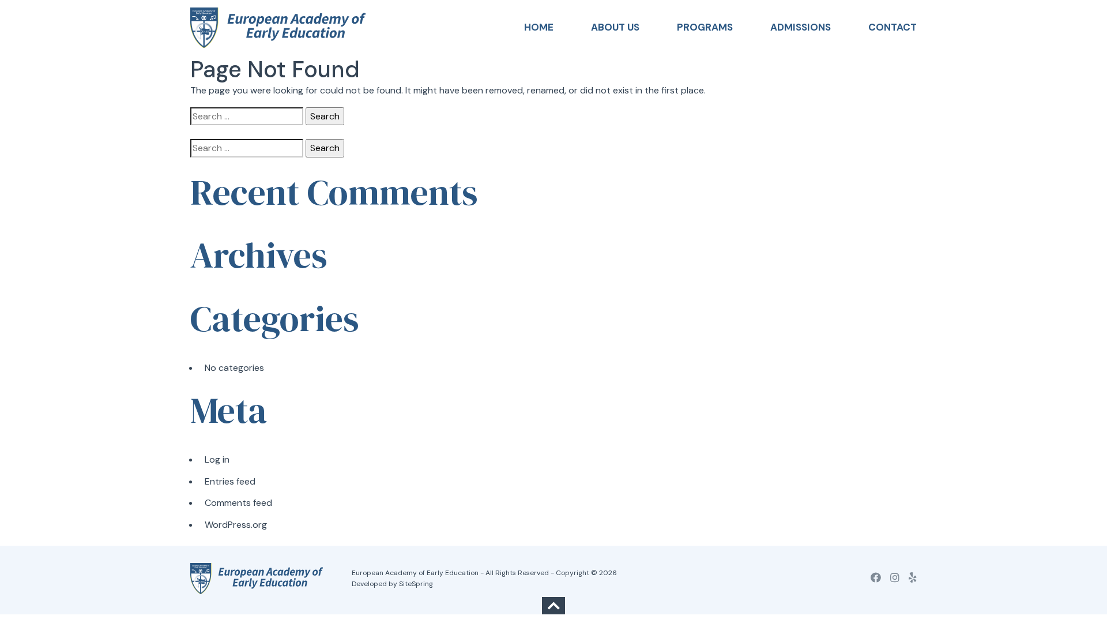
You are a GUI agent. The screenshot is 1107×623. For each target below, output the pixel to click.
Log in (217, 459)
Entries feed (230, 481)
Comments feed (238, 503)
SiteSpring (416, 583)
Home (539, 27)
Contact (892, 27)
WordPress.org (236, 525)
